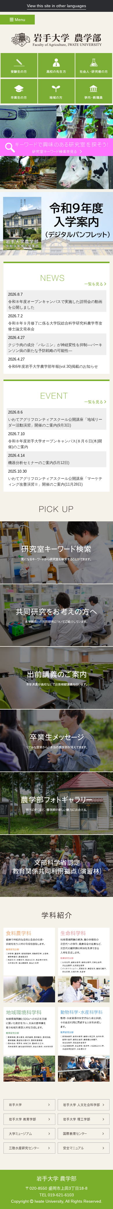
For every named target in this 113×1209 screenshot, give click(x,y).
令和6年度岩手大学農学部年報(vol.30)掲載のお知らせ (53, 366)
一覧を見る (94, 284)
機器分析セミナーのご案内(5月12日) (38, 463)
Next (105, 147)
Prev (7, 147)
